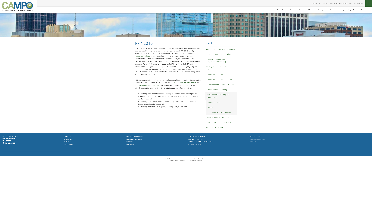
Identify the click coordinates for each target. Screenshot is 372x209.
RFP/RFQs (253, 141)
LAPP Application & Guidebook (219, 112)
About (292, 10)
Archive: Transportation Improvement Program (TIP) (218, 60)
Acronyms (343, 3)
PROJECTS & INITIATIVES (134, 136)
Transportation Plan (325, 10)
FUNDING (129, 141)
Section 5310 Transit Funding (217, 127)
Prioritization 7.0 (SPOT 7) (217, 74)
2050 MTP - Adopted (195, 139)
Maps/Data (352, 10)
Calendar (352, 3)
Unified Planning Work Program (218, 117)
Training (210, 107)
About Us (67, 136)
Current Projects (214, 102)
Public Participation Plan (257, 139)
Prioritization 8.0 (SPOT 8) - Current (221, 79)
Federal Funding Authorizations (219, 54)
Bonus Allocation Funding (217, 89)
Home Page (281, 10)
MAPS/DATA (130, 144)
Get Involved (365, 10)
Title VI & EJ (333, 3)
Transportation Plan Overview (200, 141)
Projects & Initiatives (320, 3)
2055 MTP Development (196, 136)
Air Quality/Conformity (194, 144)
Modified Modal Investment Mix (147, 85)
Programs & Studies (306, 10)
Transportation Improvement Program (220, 49)
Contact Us (68, 144)
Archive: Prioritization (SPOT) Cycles (221, 84)
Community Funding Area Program (219, 122)
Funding (341, 10)
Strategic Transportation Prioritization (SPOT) (220, 68)
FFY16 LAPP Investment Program (183, 83)
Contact (360, 3)
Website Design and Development (179, 160)
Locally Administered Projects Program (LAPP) (217, 96)
